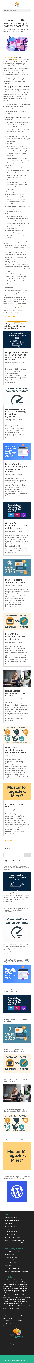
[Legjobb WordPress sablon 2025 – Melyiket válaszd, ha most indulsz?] (17, 982)
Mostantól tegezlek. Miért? (14, 805)
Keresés (27, 855)
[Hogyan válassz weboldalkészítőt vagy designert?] (17, 1101)
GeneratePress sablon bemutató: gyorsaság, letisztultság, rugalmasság (15, 413)
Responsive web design (11, 1257)
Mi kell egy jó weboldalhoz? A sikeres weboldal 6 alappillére (16, 750)
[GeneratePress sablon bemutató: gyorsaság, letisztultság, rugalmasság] (17, 941)
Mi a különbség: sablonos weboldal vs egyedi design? (15, 636)
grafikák (15, 59)
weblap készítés (12, 1284)
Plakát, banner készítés (11, 1232)
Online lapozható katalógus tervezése (16, 1240)
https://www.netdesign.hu (10, 1326)
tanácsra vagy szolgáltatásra (18, 306)
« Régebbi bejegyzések (10, 840)
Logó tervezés (9, 1223)
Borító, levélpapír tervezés (12, 1229)
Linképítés (8, 1265)
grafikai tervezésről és (11, 326)
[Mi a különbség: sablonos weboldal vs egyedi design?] (17, 1071)
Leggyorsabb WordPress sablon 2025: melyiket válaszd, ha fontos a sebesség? (16, 356)
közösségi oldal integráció (19, 1288)
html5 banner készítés (16, 1306)
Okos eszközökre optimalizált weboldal (16, 1271)
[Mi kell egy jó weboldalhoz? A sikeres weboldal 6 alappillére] (17, 1131)
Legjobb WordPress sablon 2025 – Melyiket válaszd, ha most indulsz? (16, 468)
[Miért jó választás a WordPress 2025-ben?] (17, 1041)
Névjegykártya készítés (11, 1226)
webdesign (8, 420)
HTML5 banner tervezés (12, 1220)
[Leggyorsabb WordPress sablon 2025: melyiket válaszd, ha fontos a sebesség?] (17, 889)
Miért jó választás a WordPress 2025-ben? (15, 581)
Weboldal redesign (10, 1254)
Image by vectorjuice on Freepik (12, 316)
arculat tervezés (8, 1291)
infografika (12, 31)
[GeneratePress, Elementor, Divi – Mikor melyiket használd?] (17, 1012)
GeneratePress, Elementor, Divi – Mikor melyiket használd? (16, 525)
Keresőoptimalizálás (11, 1263)
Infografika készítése (11, 1217)
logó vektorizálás (10, 57)
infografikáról (20, 324)
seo (26, 1291)
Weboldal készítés (10, 1260)
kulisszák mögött (10, 810)
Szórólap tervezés (10, 1234)
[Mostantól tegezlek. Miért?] (17, 1168)
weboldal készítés (17, 420)
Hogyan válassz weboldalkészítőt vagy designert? (15, 693)
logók (12, 61)
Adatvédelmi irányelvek (10, 1344)
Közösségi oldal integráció (12, 1268)
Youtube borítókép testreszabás (14, 1243)
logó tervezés (20, 31)
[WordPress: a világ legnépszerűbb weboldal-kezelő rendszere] (17, 1201)
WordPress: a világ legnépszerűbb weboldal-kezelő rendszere (16, 1177)
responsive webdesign (20, 1286)
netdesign (11, 29)
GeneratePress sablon (11, 363)
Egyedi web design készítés (13, 1251)
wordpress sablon (16, 365)
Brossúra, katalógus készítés (13, 1237)
